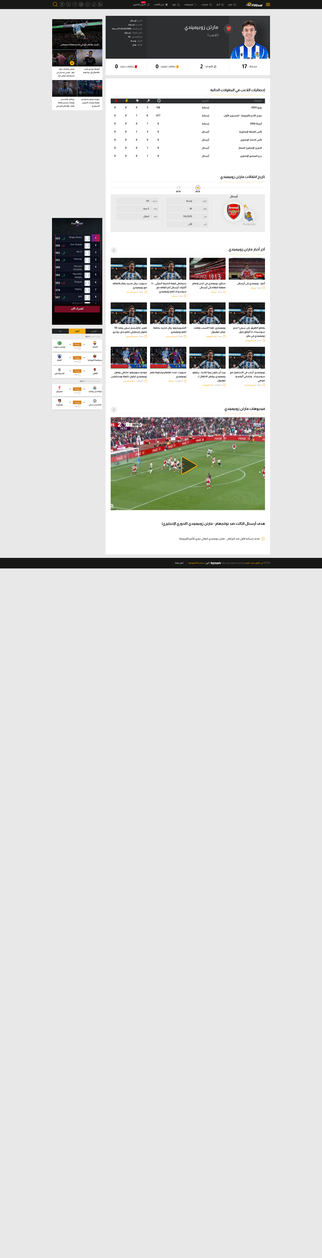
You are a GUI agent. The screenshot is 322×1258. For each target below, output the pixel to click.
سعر (155, 201)
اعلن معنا (179, 563)
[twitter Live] (75, 4)
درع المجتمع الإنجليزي (251, 156)
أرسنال (205, 131)
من (205, 216)
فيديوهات (189, 4)
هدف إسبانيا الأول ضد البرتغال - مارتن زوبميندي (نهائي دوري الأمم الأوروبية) (219, 538)
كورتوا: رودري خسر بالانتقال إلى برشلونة (91, 70)
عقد (155, 216)
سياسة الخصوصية (196, 563)
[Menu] (267, 4)
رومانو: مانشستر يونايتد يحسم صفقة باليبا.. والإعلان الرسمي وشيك (65, 103)
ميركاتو (253, 288)
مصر (230, 4)
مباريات (204, 4)
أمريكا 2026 (256, 123)
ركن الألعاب (159, 4)
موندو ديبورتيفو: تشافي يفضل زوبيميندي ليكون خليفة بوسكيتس (129, 374)
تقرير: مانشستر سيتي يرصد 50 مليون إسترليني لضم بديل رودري (130, 329)
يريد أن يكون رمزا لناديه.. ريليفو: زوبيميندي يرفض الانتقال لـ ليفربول (209, 376)
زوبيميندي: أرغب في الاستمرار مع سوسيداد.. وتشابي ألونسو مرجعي (247, 376)
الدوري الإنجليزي (132, 336)
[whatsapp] (100, 4)
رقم (205, 209)
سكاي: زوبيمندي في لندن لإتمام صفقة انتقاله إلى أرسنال (209, 285)
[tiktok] (94, 4)
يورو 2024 (256, 107)
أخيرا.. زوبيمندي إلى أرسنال (251, 283)
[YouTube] (87, 4)
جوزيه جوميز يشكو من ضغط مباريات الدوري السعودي (90, 102)
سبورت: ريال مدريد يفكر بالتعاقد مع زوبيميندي (129, 285)
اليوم (77, 331)
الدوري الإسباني (132, 292)
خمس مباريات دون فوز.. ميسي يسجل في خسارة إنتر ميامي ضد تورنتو (65, 73)
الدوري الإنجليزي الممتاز (250, 147)
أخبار (218, 4)
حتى (205, 224)
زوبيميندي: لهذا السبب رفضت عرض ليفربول (210, 329)
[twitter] (68, 4)
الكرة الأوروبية (250, 341)
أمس (94, 331)
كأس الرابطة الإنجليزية (250, 131)
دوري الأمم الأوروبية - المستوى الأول (243, 115)
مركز (205, 201)
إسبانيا (205, 107)
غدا (60, 331)
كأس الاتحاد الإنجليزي (251, 139)
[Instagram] (81, 4)
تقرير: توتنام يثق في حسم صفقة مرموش (79, 44)
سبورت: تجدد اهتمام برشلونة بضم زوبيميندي (168, 374)
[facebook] (62, 4)
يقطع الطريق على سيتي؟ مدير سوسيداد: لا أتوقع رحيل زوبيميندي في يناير (249, 331)
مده (155, 209)
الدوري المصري (139, 4)
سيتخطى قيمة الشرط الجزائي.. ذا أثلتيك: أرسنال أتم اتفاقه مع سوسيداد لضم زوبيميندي (168, 287)
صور (174, 4)
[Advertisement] (77, 164)
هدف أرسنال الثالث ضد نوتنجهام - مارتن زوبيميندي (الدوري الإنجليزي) (213, 523)
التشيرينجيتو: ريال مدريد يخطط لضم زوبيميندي (169, 329)
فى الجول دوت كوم (254, 563)
